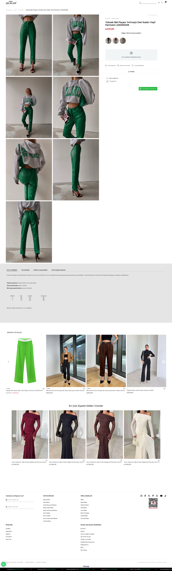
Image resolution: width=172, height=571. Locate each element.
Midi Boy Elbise (85, 505)
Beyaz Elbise (46, 499)
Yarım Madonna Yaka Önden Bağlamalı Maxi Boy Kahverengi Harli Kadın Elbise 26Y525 (104, 462)
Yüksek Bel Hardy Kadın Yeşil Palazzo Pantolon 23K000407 (24, 390)
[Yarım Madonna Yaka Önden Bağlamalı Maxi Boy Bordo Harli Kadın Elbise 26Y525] (30, 434)
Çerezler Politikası (41, 562)
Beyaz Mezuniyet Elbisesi (50, 510)
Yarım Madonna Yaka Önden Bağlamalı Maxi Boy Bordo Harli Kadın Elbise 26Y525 (30, 462)
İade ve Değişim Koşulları (87, 534)
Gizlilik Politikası (29, 562)
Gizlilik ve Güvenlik (86, 539)
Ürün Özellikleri (12, 270)
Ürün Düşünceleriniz (59, 270)
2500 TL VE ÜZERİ (104, 569)
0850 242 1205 (13, 507)
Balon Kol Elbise (85, 513)
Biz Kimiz (83, 528)
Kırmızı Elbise (46, 515)
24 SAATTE (73, 569)
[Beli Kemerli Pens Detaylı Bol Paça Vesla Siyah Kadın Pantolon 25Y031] (66, 361)
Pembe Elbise (47, 521)
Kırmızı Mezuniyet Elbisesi (50, 518)
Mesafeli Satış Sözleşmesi (87, 542)
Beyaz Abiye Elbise (48, 507)
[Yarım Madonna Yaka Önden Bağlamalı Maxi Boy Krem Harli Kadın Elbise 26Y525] (142, 434)
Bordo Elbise (46, 513)
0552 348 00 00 (13, 500)
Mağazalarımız (85, 544)
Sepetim (8, 534)
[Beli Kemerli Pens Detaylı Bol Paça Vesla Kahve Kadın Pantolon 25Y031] (106, 361)
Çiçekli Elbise (84, 515)
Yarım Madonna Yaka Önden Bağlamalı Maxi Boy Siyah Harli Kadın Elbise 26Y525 (67, 462)
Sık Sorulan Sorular (86, 536)
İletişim (83, 531)
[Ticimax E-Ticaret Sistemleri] (86, 567)
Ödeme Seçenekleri (40, 270)
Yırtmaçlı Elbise (85, 518)
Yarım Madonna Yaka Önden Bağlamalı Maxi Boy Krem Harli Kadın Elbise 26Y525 (142, 462)
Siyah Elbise (46, 502)
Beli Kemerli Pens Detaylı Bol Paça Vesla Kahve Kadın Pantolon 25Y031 (106, 390)
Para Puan (8, 539)
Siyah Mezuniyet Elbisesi (49, 505)
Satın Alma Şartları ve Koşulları (14, 562)
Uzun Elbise (84, 510)
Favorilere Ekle (43, 389)
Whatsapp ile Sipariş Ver (149, 88)
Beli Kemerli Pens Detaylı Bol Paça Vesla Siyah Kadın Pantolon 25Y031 (66, 390)
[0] (165, 2)
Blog (82, 547)
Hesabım (8, 528)
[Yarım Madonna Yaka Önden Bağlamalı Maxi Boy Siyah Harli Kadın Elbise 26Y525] (67, 434)
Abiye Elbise (84, 502)
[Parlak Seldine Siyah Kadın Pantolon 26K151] (146, 361)
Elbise (82, 499)
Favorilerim (9, 536)
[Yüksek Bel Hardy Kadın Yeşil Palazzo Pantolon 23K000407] (25, 361)
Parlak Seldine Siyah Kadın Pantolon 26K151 (140, 390)
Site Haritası (84, 550)
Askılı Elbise (84, 507)
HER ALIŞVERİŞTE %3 (41, 569)
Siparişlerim (9, 531)
